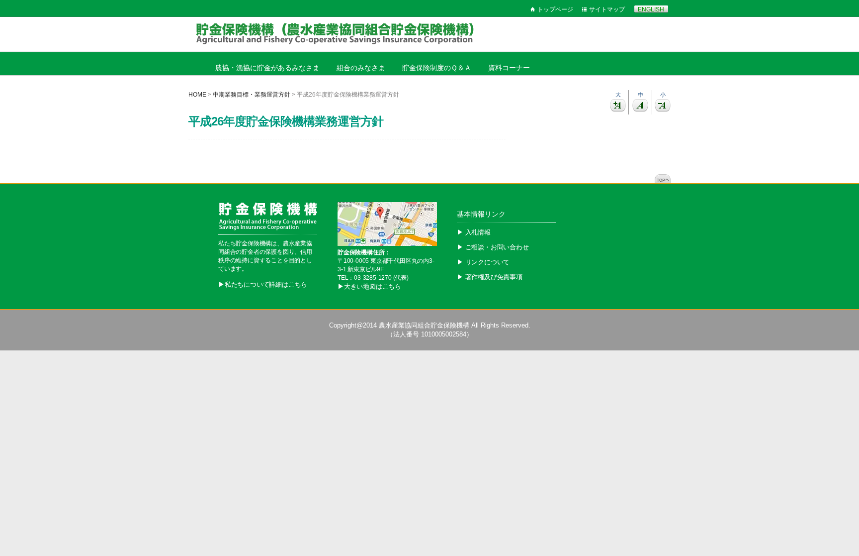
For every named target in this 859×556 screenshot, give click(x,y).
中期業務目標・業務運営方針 (251, 94)
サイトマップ (607, 9)
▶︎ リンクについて (483, 262)
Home (197, 94)
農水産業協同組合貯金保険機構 (424, 325)
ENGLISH (651, 9)
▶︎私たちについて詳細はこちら (262, 284)
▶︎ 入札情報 (474, 232)
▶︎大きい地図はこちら (369, 286)
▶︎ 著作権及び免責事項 (489, 277)
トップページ (555, 9)
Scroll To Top (663, 178)
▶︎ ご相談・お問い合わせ (493, 247)
